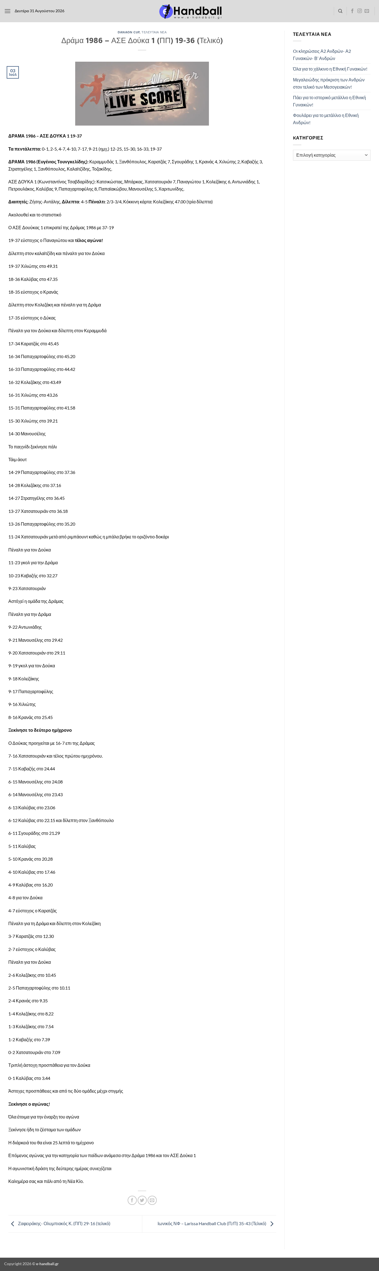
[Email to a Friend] (152, 1200)
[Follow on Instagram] (359, 11)
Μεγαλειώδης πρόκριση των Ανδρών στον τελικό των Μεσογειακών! (329, 83)
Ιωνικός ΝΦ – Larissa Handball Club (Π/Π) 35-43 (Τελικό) (212, 1223)
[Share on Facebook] (132, 1200)
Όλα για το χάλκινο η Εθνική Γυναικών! (330, 68)
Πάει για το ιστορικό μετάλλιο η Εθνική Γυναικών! (329, 101)
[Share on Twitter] (142, 1200)
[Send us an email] (367, 11)
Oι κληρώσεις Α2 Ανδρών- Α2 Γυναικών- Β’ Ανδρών (322, 54)
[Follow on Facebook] (352, 11)
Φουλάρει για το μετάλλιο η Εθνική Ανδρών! (326, 119)
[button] (7, 11)
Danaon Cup (129, 32)
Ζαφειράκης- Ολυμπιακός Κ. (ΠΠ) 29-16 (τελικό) (63, 1223)
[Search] (340, 11)
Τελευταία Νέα (154, 32)
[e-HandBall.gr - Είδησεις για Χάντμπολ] (189, 11)
